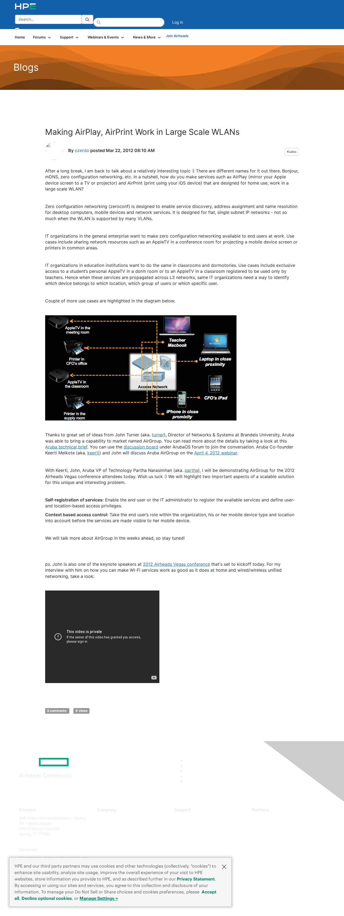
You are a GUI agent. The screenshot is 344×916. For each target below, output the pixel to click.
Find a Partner (264, 818)
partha (191, 470)
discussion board (141, 447)
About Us (105, 818)
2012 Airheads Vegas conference (176, 564)
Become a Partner (267, 826)
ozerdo (82, 150)
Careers (103, 826)
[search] (87, 19)
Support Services (189, 818)
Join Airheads (177, 36)
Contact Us (106, 834)
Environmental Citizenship (119, 842)
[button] (224, 866)
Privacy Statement (196, 879)
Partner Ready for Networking (278, 834)
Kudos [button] (291, 152)
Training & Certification (194, 834)
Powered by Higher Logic (250, 905)
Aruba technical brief (66, 447)
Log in (177, 22)
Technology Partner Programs (278, 842)
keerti (93, 452)
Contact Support (188, 826)
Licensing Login (188, 850)
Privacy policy (109, 850)
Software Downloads (192, 842)
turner (158, 434)
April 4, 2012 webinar (215, 452)
